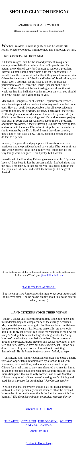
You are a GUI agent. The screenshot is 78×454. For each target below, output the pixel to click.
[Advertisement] (39, 225)
